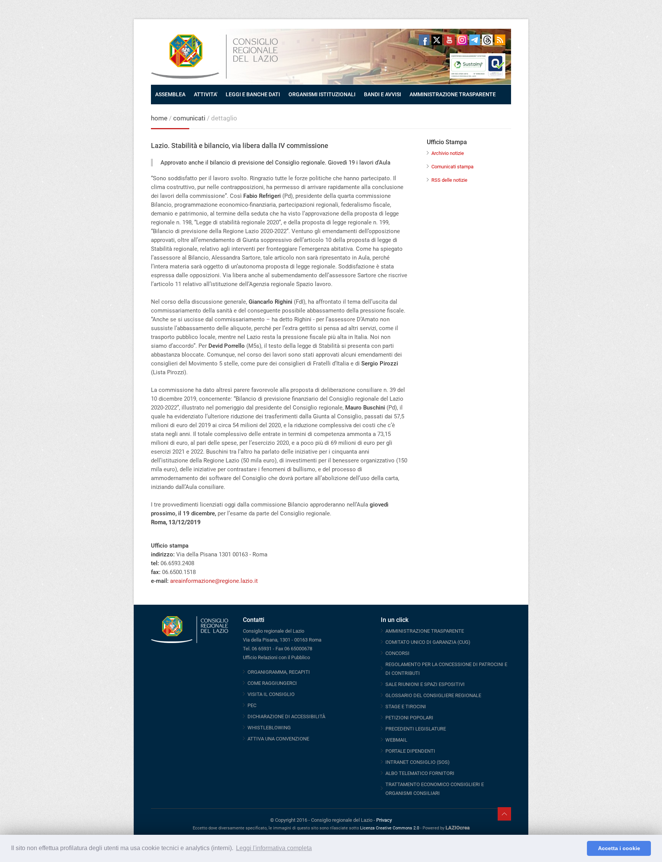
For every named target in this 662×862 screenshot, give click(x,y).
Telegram (474, 40)
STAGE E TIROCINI (405, 706)
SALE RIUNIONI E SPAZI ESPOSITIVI (425, 684)
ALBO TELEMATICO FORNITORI (419, 773)
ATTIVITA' (205, 94)
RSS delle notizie (449, 180)
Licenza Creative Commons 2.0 (389, 828)
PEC (251, 705)
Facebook (424, 40)
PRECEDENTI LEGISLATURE (415, 729)
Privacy (384, 820)
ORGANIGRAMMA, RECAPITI (278, 672)
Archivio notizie (447, 153)
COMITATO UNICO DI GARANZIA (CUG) (427, 642)
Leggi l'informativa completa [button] (274, 848)
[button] (579, 849)
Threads (487, 40)
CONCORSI (397, 653)
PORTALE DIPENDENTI (410, 751)
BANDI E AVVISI (382, 94)
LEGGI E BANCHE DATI (253, 94)
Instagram (462, 40)
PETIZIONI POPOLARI (409, 718)
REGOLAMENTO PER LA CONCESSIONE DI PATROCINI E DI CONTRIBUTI (446, 668)
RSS (500, 40)
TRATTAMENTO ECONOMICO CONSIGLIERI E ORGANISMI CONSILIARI (434, 788)
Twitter (436, 40)
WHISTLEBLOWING (269, 727)
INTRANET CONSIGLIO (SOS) (417, 762)
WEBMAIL (396, 740)
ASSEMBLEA (170, 94)
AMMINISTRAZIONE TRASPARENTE (453, 94)
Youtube (449, 40)
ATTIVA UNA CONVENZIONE (278, 739)
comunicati (189, 118)
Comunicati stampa (452, 166)
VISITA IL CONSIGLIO (271, 694)
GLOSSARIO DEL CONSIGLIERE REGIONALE (433, 695)
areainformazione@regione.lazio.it (214, 580)
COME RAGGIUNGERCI (272, 683)
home (159, 118)
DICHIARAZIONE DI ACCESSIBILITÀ (286, 716)
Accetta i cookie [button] (619, 848)
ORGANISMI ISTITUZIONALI (322, 94)
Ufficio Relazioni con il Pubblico (276, 657)
